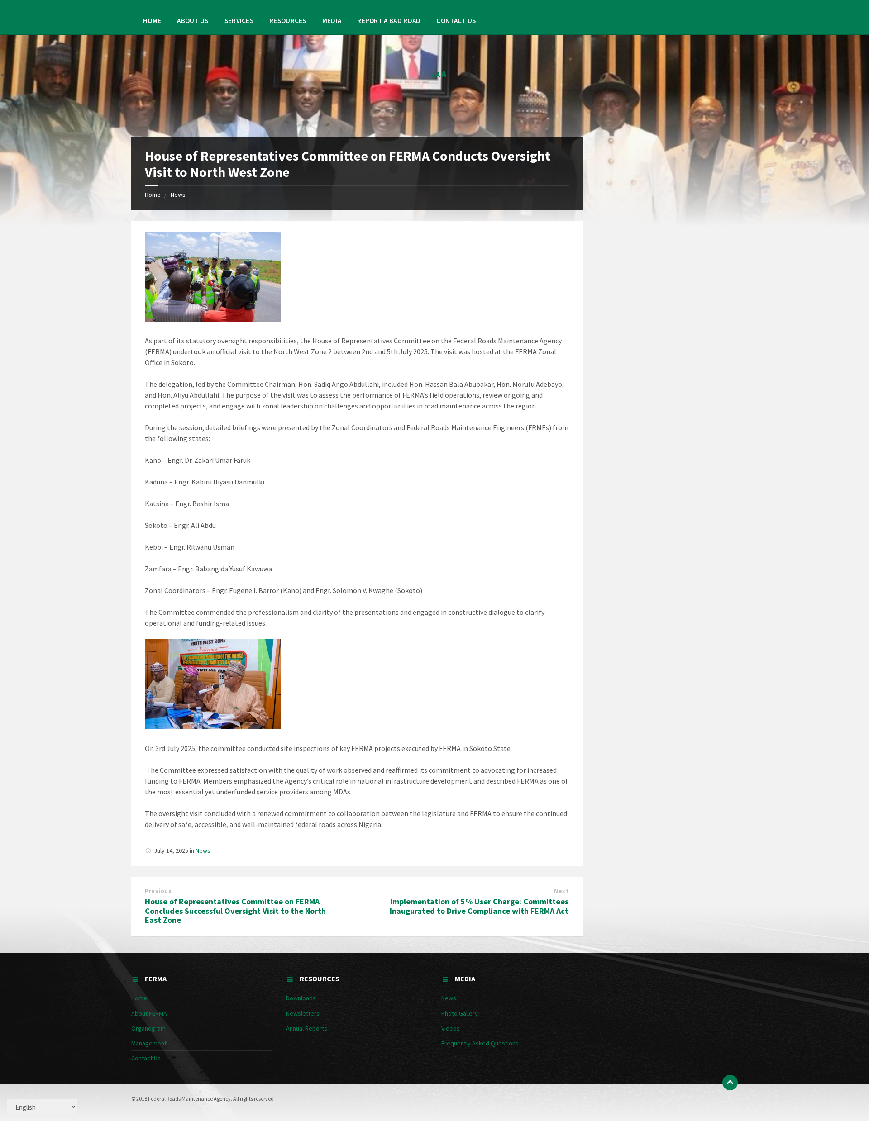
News (178, 194)
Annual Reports (306, 1028)
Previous (158, 891)
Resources (287, 20)
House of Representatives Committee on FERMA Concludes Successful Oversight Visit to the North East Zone (235, 911)
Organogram (148, 1028)
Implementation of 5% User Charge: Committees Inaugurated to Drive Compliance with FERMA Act (479, 906)
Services (238, 20)
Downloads (301, 998)
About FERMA (149, 1013)
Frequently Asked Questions (480, 1043)
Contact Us (456, 20)
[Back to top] (730, 1082)
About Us (192, 20)
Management (149, 1043)
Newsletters (303, 1013)
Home (152, 20)
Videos (450, 1028)
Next (561, 891)
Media (332, 20)
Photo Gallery (459, 1013)
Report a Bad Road (388, 20)
